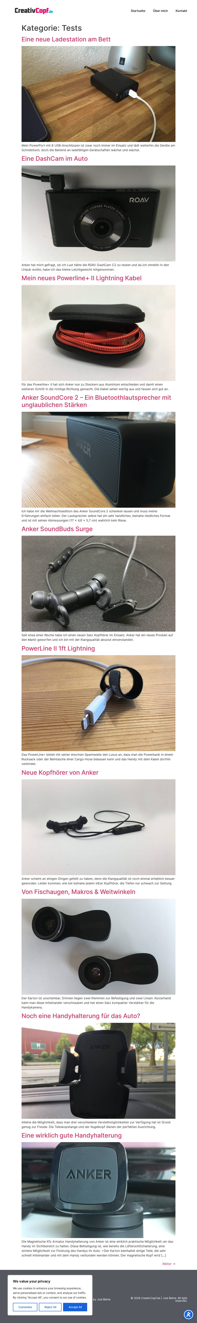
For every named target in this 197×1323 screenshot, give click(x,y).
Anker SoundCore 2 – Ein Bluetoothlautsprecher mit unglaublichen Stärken (96, 401)
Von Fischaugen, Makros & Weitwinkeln (78, 891)
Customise (25, 1307)
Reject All (50, 1307)
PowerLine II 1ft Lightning (58, 648)
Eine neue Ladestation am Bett (66, 39)
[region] (50, 1295)
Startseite (138, 11)
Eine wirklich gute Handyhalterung (72, 1135)
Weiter (168, 1264)
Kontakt (181, 11)
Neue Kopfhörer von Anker (60, 772)
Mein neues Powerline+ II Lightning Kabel (82, 278)
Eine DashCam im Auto (55, 158)
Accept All (75, 1307)
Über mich (160, 11)
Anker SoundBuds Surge (57, 529)
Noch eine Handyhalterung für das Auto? (81, 1016)
